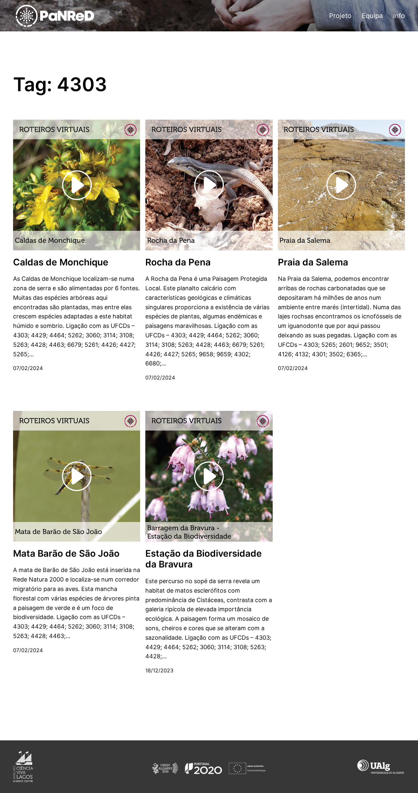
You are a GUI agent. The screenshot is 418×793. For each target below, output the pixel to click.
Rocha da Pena (178, 262)
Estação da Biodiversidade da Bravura (203, 559)
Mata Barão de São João (66, 553)
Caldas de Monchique (60, 262)
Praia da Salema (313, 262)
